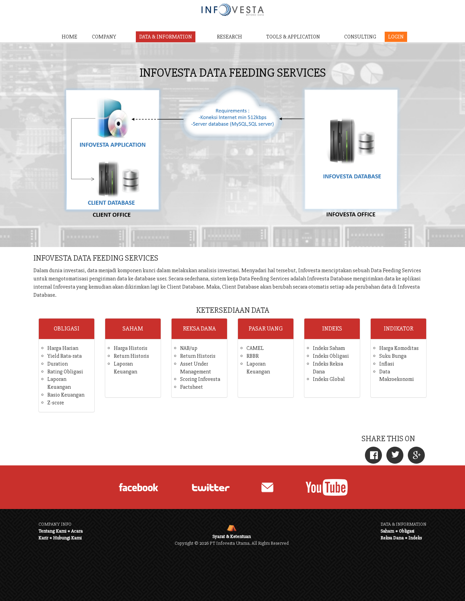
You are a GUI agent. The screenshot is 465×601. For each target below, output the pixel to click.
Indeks (415, 538)
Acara (77, 531)
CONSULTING (360, 36)
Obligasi (406, 531)
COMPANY (104, 36)
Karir (43, 538)
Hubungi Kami (67, 538)
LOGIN (396, 36)
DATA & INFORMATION (165, 36)
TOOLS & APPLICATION (293, 36)
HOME (69, 36)
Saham (387, 531)
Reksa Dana (392, 538)
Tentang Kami (52, 531)
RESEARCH (229, 36)
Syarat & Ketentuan (231, 536)
